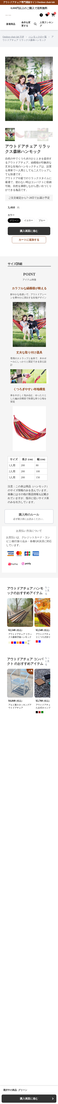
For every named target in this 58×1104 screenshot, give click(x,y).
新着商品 (10, 24)
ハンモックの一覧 (38, 37)
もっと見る (47, 590)
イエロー (28, 220)
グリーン (14, 220)
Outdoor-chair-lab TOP (13, 37)
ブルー (42, 220)
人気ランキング (46, 24)
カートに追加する (29, 239)
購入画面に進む (29, 231)
